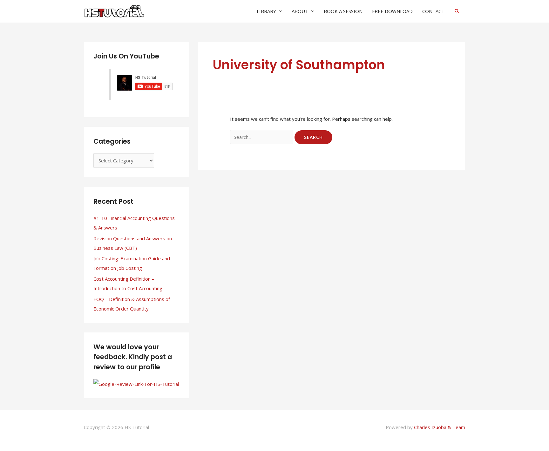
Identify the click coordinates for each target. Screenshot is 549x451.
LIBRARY (266, 11)
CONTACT (433, 11)
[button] (457, 11)
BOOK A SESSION (343, 11)
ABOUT (300, 11)
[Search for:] (262, 137)
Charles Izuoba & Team (439, 427)
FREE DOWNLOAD (392, 11)
